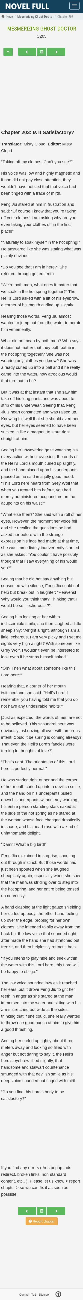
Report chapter (43, 1221)
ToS (33, 1294)
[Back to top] (58, 1295)
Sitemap (44, 1294)
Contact (24, 1294)
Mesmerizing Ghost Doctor (41, 28)
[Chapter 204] (56, 52)
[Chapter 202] (27, 52)
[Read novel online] (27, 6)
